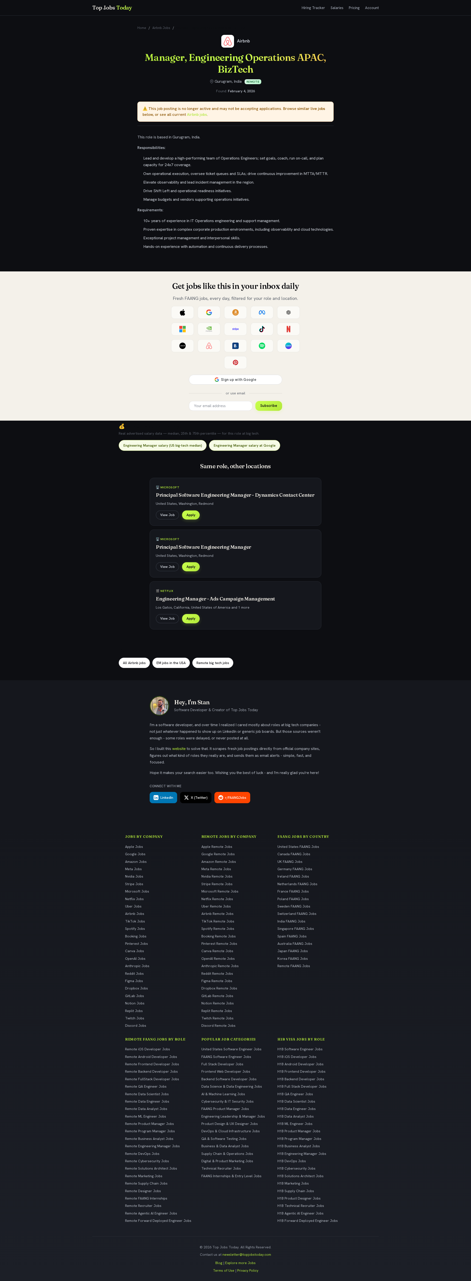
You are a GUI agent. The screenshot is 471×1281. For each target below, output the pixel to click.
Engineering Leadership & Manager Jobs (233, 1116)
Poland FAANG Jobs (293, 899)
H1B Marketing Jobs (293, 1183)
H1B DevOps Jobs (291, 1161)
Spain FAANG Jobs (292, 936)
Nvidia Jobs (134, 876)
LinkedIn (166, 797)
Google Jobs (135, 854)
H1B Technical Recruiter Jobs (300, 1205)
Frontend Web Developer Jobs (225, 1071)
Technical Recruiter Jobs (221, 1168)
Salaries (336, 7)
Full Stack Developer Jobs (222, 1064)
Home (141, 28)
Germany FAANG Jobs (294, 869)
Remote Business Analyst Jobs (149, 1138)
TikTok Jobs (135, 921)
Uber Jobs (133, 906)
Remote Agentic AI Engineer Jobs (151, 1213)
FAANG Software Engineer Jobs (226, 1056)
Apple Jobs (134, 846)
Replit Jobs (134, 1011)
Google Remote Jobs (218, 854)
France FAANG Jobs (293, 891)
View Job (167, 515)
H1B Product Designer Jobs (299, 1198)
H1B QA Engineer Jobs (295, 1094)
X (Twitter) (199, 797)
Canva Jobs (134, 951)
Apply (190, 515)
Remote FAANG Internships (146, 1198)
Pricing (354, 7)
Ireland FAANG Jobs (293, 876)
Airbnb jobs (197, 114)
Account (372, 7)
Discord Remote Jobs (218, 1025)
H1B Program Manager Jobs (299, 1138)
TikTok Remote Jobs (217, 921)
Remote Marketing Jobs (143, 1176)
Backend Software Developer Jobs (229, 1079)
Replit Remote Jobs (216, 1011)
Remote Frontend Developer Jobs (152, 1064)
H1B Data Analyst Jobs (295, 1116)
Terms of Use (223, 1270)
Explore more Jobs (240, 1263)
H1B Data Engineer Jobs (296, 1109)
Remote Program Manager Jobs (150, 1131)
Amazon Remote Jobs (218, 861)
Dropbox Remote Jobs (219, 988)
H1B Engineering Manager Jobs (301, 1153)
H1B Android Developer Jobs (300, 1064)
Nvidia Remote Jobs (217, 876)
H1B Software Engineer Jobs (300, 1049)
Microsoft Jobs (137, 891)
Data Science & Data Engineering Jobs (231, 1086)
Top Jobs (112, 7)
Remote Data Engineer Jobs (147, 1101)
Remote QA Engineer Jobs (146, 1086)
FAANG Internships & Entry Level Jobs (231, 1176)
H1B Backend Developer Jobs (300, 1079)
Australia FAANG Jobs (294, 943)
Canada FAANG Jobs (293, 854)
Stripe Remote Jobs (217, 884)
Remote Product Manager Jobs (149, 1123)
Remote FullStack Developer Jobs (152, 1079)
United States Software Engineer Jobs (231, 1049)
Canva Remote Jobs (217, 951)
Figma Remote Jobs (216, 981)
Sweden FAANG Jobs (293, 906)
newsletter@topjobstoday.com (246, 1254)
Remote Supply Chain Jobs (146, 1183)
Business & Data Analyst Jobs (225, 1146)
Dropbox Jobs (136, 988)
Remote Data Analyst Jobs (146, 1109)
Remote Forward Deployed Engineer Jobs (158, 1220)
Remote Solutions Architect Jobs (151, 1168)
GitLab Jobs (134, 996)
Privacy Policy (247, 1270)
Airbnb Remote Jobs (217, 913)
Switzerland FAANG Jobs (296, 913)
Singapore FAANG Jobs (295, 928)
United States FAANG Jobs (298, 846)
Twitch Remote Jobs (217, 1018)
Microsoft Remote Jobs (219, 891)
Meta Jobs (133, 869)
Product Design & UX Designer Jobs (229, 1123)
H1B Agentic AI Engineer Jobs (300, 1213)
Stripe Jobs (134, 884)
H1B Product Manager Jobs (298, 1131)
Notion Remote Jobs (217, 1003)
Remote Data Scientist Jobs (147, 1094)
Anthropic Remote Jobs (220, 966)
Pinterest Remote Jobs (219, 943)
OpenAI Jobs (135, 958)
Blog (218, 1263)
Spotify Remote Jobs (217, 928)
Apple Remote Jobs (216, 846)
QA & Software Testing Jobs (224, 1138)
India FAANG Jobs (291, 921)
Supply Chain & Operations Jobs (227, 1153)
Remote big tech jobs (212, 663)
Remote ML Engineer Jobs (145, 1116)
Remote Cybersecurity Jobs (147, 1161)
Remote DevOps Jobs (142, 1153)
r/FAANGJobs (235, 797)
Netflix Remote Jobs (217, 899)
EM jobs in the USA (171, 663)
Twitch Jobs (134, 1018)
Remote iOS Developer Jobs (147, 1049)
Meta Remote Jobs (216, 869)
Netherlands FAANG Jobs (297, 884)
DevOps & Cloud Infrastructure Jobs (230, 1131)
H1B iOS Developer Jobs (296, 1056)
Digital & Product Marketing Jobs (227, 1161)
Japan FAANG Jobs (292, 951)
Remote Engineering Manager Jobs (152, 1146)
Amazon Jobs (136, 861)
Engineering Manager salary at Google (244, 445)
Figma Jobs (134, 981)
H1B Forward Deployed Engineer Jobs (307, 1220)
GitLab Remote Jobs (217, 996)
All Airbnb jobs (134, 663)
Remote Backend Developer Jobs (151, 1071)
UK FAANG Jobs (289, 861)
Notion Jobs (134, 1003)
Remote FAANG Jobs (293, 966)
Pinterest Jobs (136, 943)
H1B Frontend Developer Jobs (301, 1071)
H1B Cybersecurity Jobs (296, 1168)
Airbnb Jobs (161, 28)
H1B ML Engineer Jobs (295, 1123)
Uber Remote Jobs (216, 906)
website (179, 748)
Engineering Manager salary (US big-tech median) (162, 445)
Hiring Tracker (313, 7)
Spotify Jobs (135, 928)
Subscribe (268, 405)
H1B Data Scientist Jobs (296, 1101)
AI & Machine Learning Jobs (223, 1094)
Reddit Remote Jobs (217, 973)
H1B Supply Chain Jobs (295, 1191)
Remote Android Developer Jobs (151, 1056)
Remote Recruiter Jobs (143, 1205)
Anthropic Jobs (137, 966)
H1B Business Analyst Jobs (298, 1146)
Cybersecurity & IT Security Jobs (227, 1101)
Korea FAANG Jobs (292, 958)
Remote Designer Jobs (143, 1191)
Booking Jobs (135, 936)
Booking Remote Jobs (218, 936)
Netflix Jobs (134, 899)
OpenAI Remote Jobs (218, 958)
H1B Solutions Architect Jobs (300, 1176)
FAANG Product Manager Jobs (225, 1109)
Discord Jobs (135, 1025)
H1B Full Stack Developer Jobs (302, 1086)
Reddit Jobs (134, 973)
